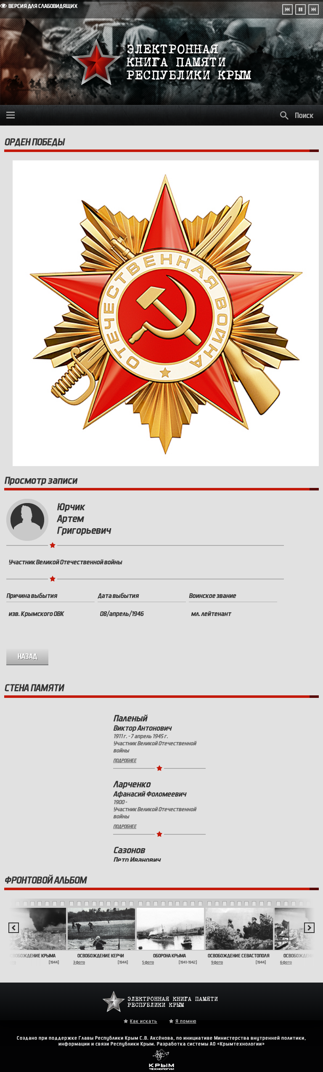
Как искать (143, 1021)
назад (27, 656)
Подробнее (124, 760)
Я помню (185, 1021)
